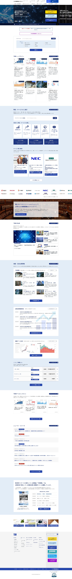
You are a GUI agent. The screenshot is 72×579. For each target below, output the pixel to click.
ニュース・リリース (29, 544)
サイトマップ (41, 543)
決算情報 (15, 547)
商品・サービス (39, 3)
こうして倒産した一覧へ (36, 384)
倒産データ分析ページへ (36, 355)
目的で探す (22, 543)
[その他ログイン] (52, 547)
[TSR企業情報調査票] (52, 560)
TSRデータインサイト (26, 3)
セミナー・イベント (29, 546)
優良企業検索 (51, 3)
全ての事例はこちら (36, 180)
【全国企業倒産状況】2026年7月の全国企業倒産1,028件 (24, 24)
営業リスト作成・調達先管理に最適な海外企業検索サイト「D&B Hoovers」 (36, 29)
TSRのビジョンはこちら (21, 214)
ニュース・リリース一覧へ (36, 471)
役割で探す (22, 546)
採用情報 (40, 537)
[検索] (57, 534)
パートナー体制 (16, 549)
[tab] (15, 21)
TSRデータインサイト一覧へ (36, 418)
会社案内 (56, 3)
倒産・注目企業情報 (18, 3)
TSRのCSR (15, 544)
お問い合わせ (41, 539)
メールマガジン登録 (42, 541)
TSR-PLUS (33, 3)
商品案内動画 (35, 542)
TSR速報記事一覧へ (36, 300)
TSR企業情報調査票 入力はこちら (36, 33)
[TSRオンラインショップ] (52, 551)
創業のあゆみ (16, 542)
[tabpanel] (36, 14)
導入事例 (45, 3)
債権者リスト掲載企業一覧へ (44, 508)
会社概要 (15, 539)
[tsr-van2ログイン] (52, 538)
